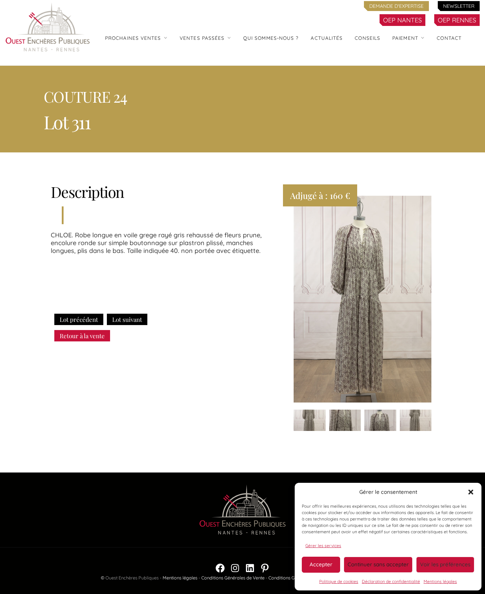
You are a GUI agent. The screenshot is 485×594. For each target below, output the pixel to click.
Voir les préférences (445, 564)
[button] (470, 492)
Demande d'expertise (396, 6)
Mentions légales (440, 581)
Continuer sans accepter (378, 564)
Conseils (367, 38)
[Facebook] (220, 568)
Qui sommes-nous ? (271, 38)
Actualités (327, 38)
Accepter (321, 564)
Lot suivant (127, 319)
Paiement (405, 38)
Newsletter (458, 6)
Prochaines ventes (133, 38)
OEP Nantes (402, 20)
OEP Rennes (457, 20)
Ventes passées (202, 38)
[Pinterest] (265, 568)
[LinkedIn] (250, 568)
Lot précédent (79, 319)
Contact (449, 38)
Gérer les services (323, 545)
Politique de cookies (338, 581)
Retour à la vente (82, 336)
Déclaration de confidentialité (391, 581)
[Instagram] (235, 568)
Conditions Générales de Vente (233, 577)
